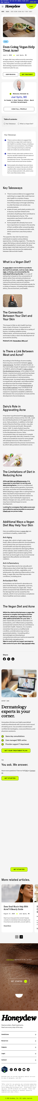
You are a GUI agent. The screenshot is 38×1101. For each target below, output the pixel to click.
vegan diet (24, 531)
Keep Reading (10, 74)
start (31, 6)
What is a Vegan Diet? (26, 124)
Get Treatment (27, 74)
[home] (12, 6)
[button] (2, 6)
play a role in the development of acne (18, 370)
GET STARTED (10, 778)
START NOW (33, 1)
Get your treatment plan (16, 750)
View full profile (19, 109)
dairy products (28, 416)
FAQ (26, 771)
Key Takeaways (11, 124)
